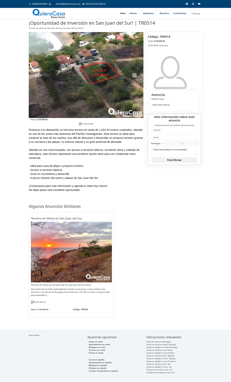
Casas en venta (96, 342)
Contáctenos (179, 13)
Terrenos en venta (97, 350)
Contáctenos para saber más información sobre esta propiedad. (174, 125)
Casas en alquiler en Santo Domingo (161, 347)
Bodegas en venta (97, 347)
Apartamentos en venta (99, 344)
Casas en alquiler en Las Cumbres (161, 361)
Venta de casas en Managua (158, 342)
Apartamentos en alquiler (100, 362)
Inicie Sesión (34, 335)
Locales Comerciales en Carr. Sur (160, 372)
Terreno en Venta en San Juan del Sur (56, 218)
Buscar (196, 13)
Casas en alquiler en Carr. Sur (159, 367)
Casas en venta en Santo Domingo (161, 344)
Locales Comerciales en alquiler (103, 371)
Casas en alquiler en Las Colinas (160, 353)
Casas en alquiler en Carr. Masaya (161, 358)
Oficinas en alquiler (98, 368)
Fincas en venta (96, 353)
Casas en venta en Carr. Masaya (160, 356)
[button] (37, 75)
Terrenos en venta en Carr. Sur (159, 370)
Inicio (123, 13)
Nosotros (164, 13)
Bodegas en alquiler (98, 365)
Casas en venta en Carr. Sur (158, 364)
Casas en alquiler (97, 360)
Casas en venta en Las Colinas (159, 350)
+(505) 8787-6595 (159, 105)
